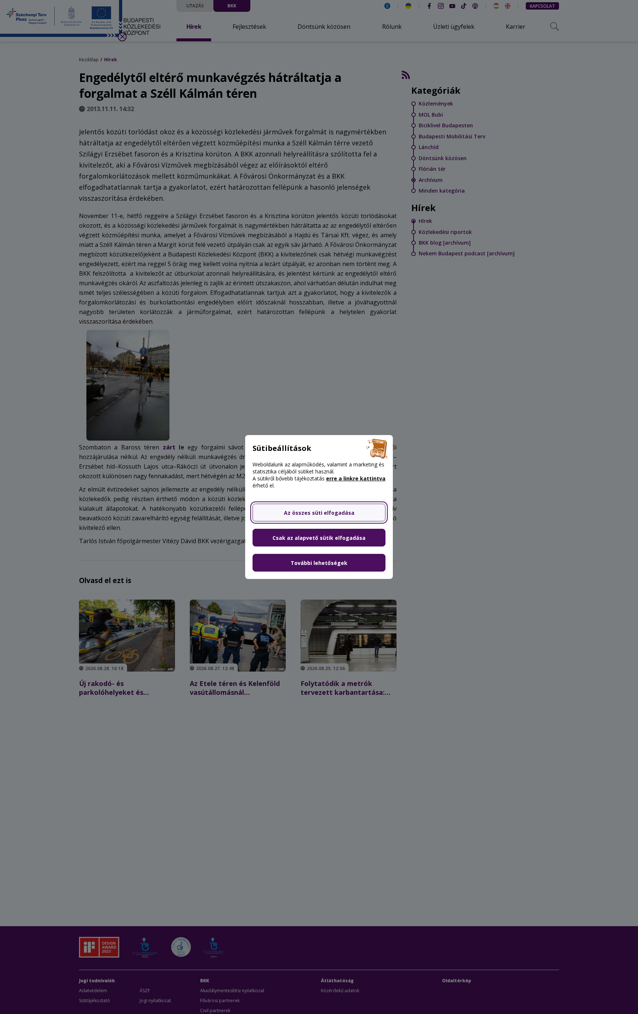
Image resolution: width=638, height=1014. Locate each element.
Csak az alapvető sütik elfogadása (319, 537)
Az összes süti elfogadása (319, 512)
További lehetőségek (319, 562)
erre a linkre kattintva (355, 478)
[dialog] (319, 507)
